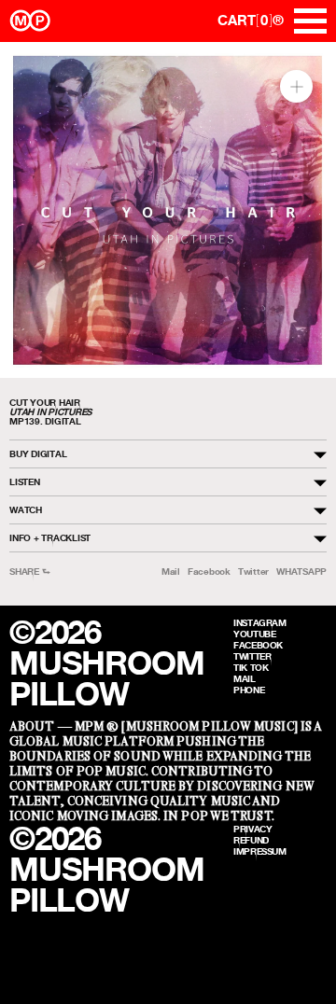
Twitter (253, 571)
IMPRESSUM (260, 851)
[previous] (30, 210)
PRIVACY (252, 828)
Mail (170, 571)
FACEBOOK (258, 644)
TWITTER (252, 656)
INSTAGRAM (260, 622)
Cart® (250, 20)
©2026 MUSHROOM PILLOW (106, 663)
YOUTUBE (254, 633)
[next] (306, 210)
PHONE (248, 689)
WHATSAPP (301, 571)
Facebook (209, 571)
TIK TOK (250, 667)
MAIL (244, 678)
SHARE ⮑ (29, 571)
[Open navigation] (310, 21)
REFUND (251, 839)
